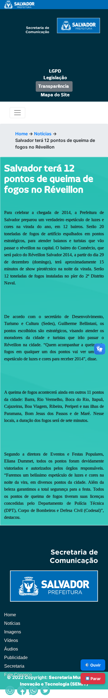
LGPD (55, 71)
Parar (95, 678)
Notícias (43, 133)
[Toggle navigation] (17, 112)
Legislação (55, 78)
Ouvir (95, 665)
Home (21, 133)
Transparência (53, 86)
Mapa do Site (55, 95)
